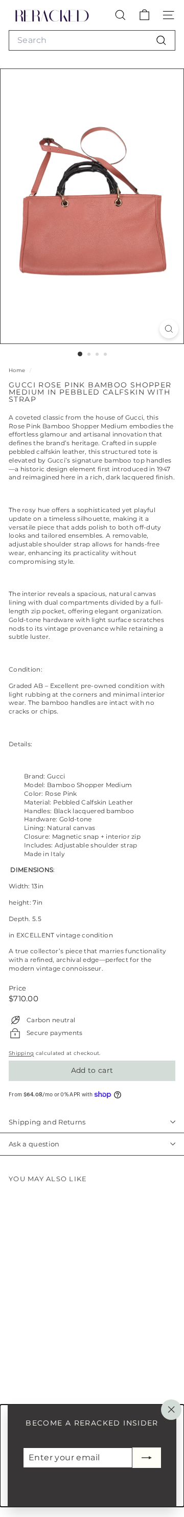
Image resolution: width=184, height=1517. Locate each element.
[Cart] (144, 15)
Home (18, 370)
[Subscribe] (146, 1457)
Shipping (21, 1053)
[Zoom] (168, 328)
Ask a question (34, 1144)
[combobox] (92, 40)
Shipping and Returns (47, 1122)
